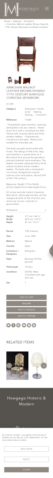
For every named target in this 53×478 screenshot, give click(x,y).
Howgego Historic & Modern (26, 401)
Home (7, 21)
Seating (17, 21)
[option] (17, 365)
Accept (26, 469)
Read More (26, 449)
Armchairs (29, 21)
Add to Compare (26, 316)
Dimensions (12, 210)
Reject (26, 459)
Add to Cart (26, 297)
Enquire (26, 303)
